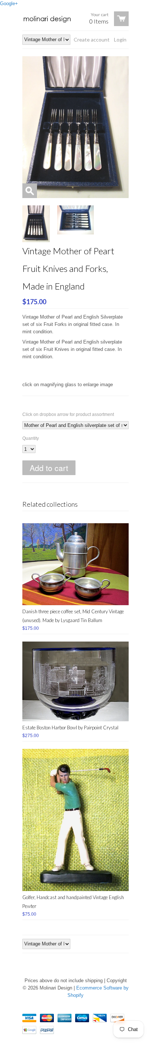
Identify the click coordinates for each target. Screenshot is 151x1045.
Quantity (30, 438)
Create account (92, 39)
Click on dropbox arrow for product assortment (68, 414)
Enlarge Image (29, 190)
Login (120, 39)
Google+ (9, 3)
